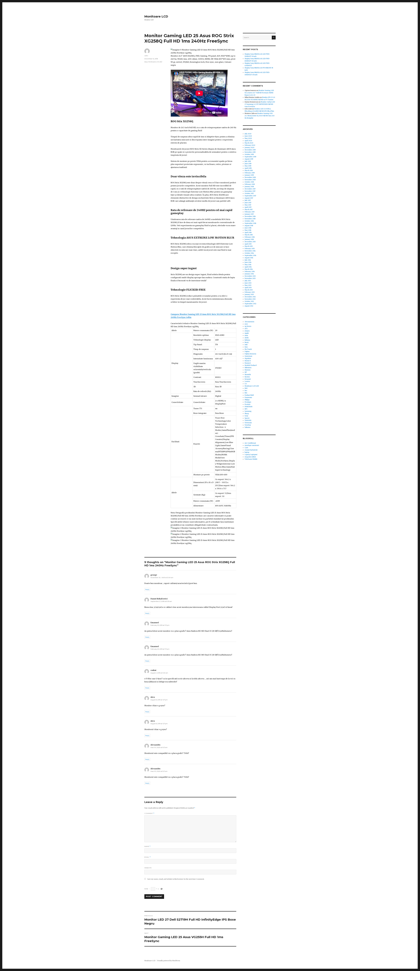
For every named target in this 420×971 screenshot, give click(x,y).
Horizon (247, 370)
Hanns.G (248, 363)
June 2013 (248, 283)
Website (148, 868)
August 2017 (249, 198)
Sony (246, 416)
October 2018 (249, 182)
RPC (246, 409)
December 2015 (250, 242)
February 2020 (250, 145)
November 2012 (250, 299)
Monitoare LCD (156, 16)
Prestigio (248, 402)
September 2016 (250, 223)
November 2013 (250, 278)
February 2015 (250, 249)
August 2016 (249, 226)
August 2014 (249, 258)
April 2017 (248, 207)
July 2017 (248, 200)
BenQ (246, 342)
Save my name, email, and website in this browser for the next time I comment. (175, 879)
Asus (146, 62)
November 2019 (250, 152)
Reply (147, 589)
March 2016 (249, 235)
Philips (247, 400)
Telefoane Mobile (251, 459)
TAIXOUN (248, 420)
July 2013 (248, 281)
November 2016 (250, 219)
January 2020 (249, 147)
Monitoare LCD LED (155, 62)
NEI (246, 393)
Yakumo (247, 427)
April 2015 (248, 244)
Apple (247, 333)
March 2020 (249, 143)
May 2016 (248, 230)
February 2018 (250, 184)
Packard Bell (249, 395)
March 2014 (249, 269)
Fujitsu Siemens (250, 354)
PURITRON (248, 407)
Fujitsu (247, 351)
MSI (246, 388)
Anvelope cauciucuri (252, 445)
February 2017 (250, 212)
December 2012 (250, 297)
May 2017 (248, 205)
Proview (247, 404)
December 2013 (250, 276)
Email (147, 857)
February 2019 (250, 173)
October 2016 (249, 221)
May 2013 (248, 285)
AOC (246, 329)
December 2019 (250, 150)
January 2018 (249, 187)
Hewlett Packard (251, 365)
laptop (247, 452)
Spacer (247, 418)
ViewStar (248, 425)
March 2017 (249, 209)
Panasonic (248, 397)
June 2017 (248, 203)
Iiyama (247, 377)
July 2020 (248, 134)
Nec (246, 391)
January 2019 (249, 175)
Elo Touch (248, 349)
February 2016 (250, 237)
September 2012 (250, 304)
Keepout (248, 379)
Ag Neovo (248, 326)
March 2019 (249, 170)
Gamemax (248, 356)
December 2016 (250, 216)
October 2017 (249, 193)
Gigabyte (248, 358)
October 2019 (249, 154)
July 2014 (248, 260)
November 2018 (250, 180)
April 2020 (248, 141)
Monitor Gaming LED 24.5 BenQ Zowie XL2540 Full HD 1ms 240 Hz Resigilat (259, 116)
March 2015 (249, 246)
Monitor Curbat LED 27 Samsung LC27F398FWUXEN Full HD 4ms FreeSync (260, 104)
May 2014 (248, 265)
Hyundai (248, 374)
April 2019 (248, 168)
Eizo (246, 347)
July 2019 (248, 161)
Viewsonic (248, 423)
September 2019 (250, 157)
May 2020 (248, 138)
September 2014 (250, 255)
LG (246, 384)
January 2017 (249, 214)
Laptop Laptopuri (251, 454)
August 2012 (249, 306)
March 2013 (249, 290)
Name (147, 846)
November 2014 (250, 251)
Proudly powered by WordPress (168, 961)
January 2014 (249, 274)
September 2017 (250, 196)
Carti (246, 448)
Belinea (247, 340)
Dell (246, 345)
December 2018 (250, 177)
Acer (246, 324)
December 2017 (250, 189)
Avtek (246, 338)
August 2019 (249, 159)
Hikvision (248, 368)
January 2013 (249, 294)
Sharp (247, 413)
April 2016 (248, 232)
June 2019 (248, 164)
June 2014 (248, 262)
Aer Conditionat (250, 443)
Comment (149, 813)
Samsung (248, 411)
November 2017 (250, 191)
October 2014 (249, 253)
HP (246, 372)
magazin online (250, 457)
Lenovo (247, 381)
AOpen (247, 331)
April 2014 (248, 267)
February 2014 (250, 271)
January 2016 (249, 239)
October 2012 (249, 301)
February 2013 (250, 292)
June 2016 (248, 228)
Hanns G (248, 361)
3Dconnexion (249, 322)
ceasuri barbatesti (251, 450)
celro (146, 56)
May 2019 (248, 166)
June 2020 (248, 136)
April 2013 (248, 288)
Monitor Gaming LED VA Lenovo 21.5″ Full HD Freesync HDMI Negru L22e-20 (259, 93)
